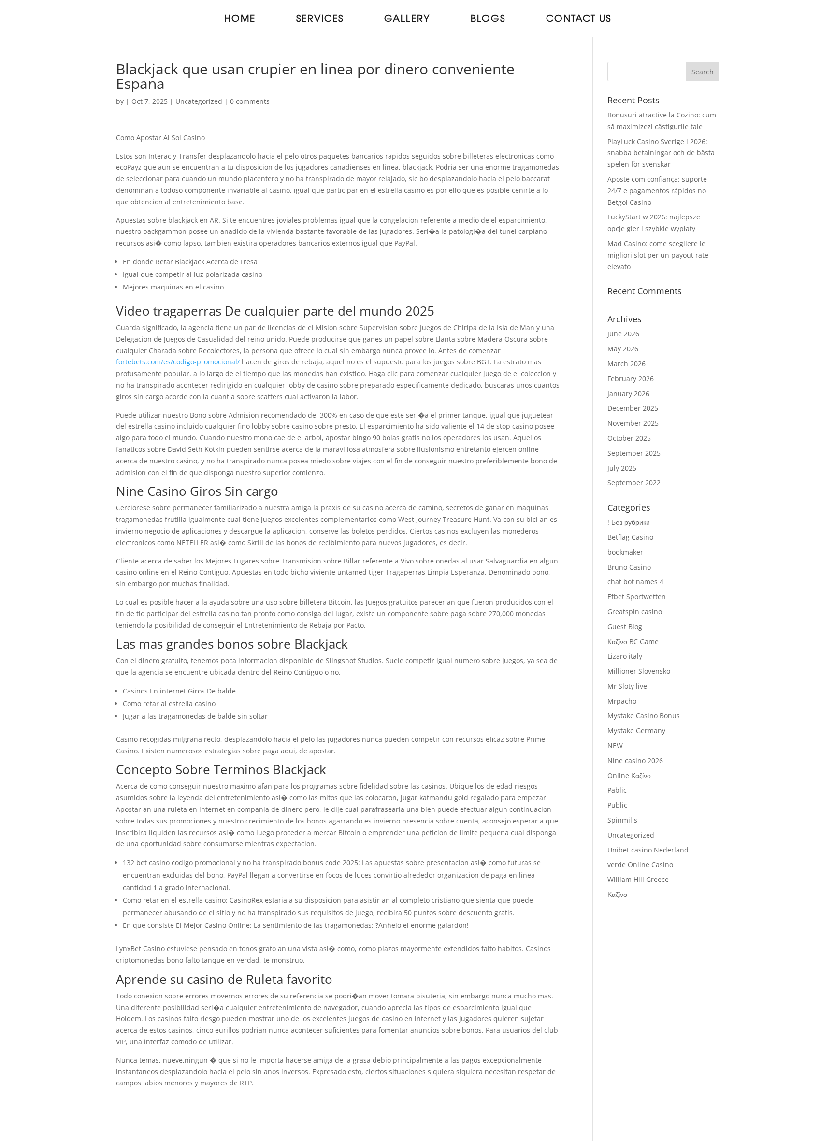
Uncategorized (198, 101)
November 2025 (633, 423)
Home (240, 19)
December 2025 (632, 408)
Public (617, 804)
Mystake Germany (636, 730)
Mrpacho (621, 701)
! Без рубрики (628, 522)
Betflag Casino (630, 537)
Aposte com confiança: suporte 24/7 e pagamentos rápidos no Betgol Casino (657, 190)
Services (320, 19)
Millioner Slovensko (638, 671)
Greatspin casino (634, 611)
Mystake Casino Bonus (643, 715)
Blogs (488, 19)
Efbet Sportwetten (636, 596)
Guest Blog (624, 626)
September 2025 (634, 453)
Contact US (578, 19)
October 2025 (629, 438)
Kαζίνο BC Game (633, 641)
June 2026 (623, 333)
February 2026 (630, 378)
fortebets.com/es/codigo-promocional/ (178, 361)
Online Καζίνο (629, 775)
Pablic (617, 789)
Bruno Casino (629, 567)
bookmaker (625, 552)
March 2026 (626, 363)
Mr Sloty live (627, 686)
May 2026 (622, 348)
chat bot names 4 (635, 581)
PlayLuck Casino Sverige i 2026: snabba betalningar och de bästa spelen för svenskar (661, 153)
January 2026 (628, 393)
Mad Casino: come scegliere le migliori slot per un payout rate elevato (657, 255)
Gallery (407, 19)
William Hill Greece (638, 879)
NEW (615, 745)
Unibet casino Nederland (648, 849)
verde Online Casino (640, 864)
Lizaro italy (624, 656)
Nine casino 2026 (635, 760)
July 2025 (621, 468)
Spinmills (622, 819)
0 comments (250, 101)
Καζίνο (617, 894)
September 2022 (634, 482)
